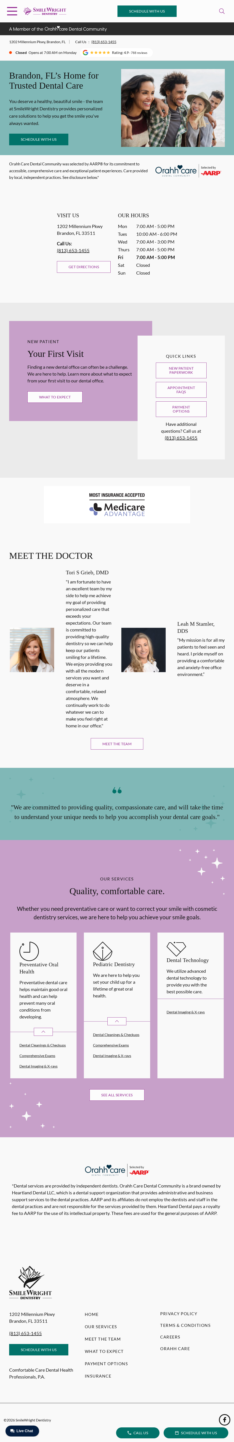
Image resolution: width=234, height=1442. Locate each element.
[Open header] (12, 11)
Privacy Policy (178, 1313)
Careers (170, 1336)
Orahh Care (175, 1348)
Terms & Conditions (185, 1325)
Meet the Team (117, 744)
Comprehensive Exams (37, 1055)
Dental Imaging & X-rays (38, 1066)
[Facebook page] (224, 1420)
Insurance (98, 1375)
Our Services (101, 1326)
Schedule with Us (147, 11)
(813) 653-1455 (103, 42)
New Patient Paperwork (181, 370)
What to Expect (55, 397)
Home (92, 1314)
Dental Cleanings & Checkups (42, 1045)
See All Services (117, 1095)
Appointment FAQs (181, 389)
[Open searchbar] (222, 11)
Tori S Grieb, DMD (87, 572)
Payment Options (181, 409)
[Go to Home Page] (45, 11)
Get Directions (84, 267)
